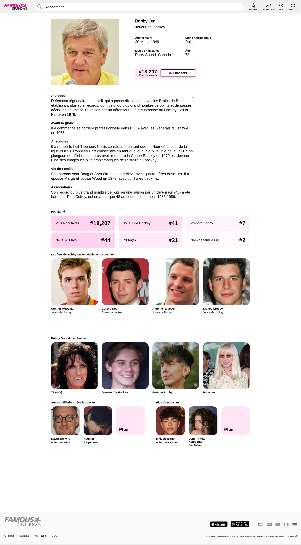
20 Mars (142, 42)
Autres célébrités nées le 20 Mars (73, 402)
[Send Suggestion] (194, 97)
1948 (155, 42)
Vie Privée (40, 535)
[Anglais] (260, 524)
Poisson (191, 42)
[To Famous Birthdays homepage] (16, 6)
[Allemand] (294, 524)
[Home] (76, 521)
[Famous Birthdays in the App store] (219, 524)
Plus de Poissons (168, 402)
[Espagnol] (269, 524)
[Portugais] (277, 524)
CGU (54, 535)
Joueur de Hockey (150, 27)
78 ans (190, 55)
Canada (164, 55)
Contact (24, 535)
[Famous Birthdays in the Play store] (240, 524)
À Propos (9, 535)
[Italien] (286, 524)
